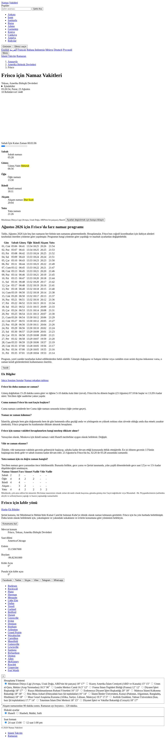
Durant (11, 615)
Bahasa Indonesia (36, 49)
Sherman (12, 594)
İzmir (10, 17)
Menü (5, 53)
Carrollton (13, 638)
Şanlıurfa (12, 20)
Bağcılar (12, 40)
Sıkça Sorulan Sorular (12, 380)
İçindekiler (9, 86)
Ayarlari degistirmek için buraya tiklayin (85, 220)
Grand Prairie (15, 632)
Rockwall (13, 588)
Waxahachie (14, 635)
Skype (27, 580)
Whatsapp (58, 580)
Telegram (46, 580)
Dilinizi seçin (20, 46)
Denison (12, 623)
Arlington (13, 629)
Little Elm (13, 600)
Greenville (13, 618)
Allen (10, 658)
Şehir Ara (37, 9)
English (5, 49)
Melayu (49, 49)
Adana (11, 26)
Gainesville (13, 644)
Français (22, 49)
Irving (11, 620)
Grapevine (13, 667)
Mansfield (13, 641)
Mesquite (12, 597)
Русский (67, 49)
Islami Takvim (8, 56)
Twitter (18, 580)
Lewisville (13, 647)
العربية (13, 49)
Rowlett (12, 664)
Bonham (12, 626)
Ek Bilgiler (13, 509)
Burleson (12, 585)
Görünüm (7, 46)
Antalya (12, 37)
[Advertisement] (83, 117)
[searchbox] (16, 9)
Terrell (11, 606)
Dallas (11, 603)
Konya (11, 32)
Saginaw (12, 650)
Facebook (7, 580)
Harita (4, 509)
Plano (11, 591)
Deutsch (58, 49)
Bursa (11, 23)
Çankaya (12, 34)
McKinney (13, 661)
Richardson (13, 652)
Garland (12, 609)
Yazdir (5, 368)
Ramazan (21, 56)
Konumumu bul (10, 524)
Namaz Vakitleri (9, 2)
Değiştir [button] (103, 437)
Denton (11, 655)
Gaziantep (13, 29)
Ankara (11, 14)
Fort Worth (13, 670)
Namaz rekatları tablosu (36, 380)
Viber (36, 580)
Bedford (12, 612)
